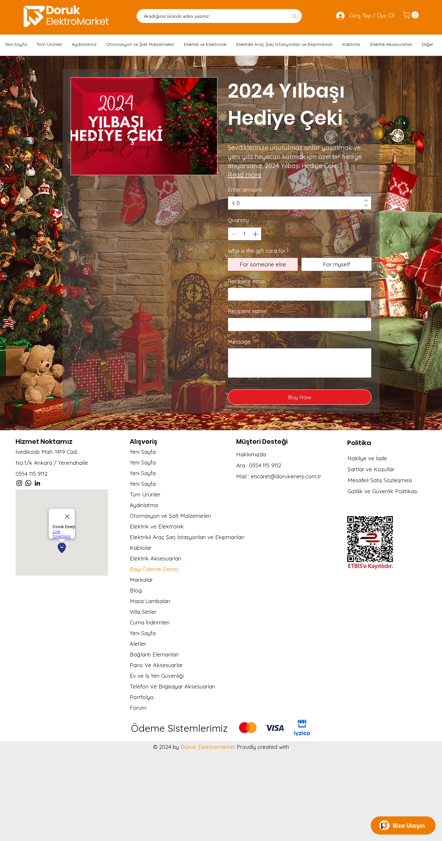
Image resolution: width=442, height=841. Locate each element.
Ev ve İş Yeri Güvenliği (157, 675)
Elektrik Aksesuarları (155, 558)
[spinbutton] (244, 234)
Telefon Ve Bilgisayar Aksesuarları (172, 686)
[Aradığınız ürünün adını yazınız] (294, 16)
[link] (411, 14)
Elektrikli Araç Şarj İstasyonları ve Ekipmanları (181, 537)
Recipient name (247, 311)
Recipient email (248, 281)
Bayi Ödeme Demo (154, 569)
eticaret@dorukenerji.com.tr (286, 476)
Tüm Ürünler (145, 494)
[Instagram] (19, 483)
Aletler (138, 643)
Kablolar (140, 547)
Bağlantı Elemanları (154, 654)
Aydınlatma (144, 505)
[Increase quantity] (256, 234)
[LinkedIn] (37, 483)
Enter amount (245, 189)
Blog (136, 590)
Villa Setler (143, 611)
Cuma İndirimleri (150, 622)
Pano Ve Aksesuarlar (156, 665)
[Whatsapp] (28, 483)
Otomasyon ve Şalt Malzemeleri (170, 515)
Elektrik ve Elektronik (157, 526)
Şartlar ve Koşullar (371, 469)
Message (239, 341)
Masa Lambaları (150, 601)
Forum (138, 707)
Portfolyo (142, 697)
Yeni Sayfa (143, 451)
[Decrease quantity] (233, 234)
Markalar (141, 579)
